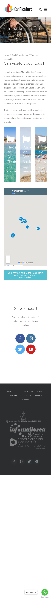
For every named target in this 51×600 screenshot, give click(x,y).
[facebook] (20, 338)
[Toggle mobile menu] (45, 9)
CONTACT (11, 391)
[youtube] (31, 349)
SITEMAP (14, 395)
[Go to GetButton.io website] (45, 597)
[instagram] (31, 338)
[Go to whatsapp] (44, 592)
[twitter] (20, 349)
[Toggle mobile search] (40, 9)
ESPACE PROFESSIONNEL (33, 391)
